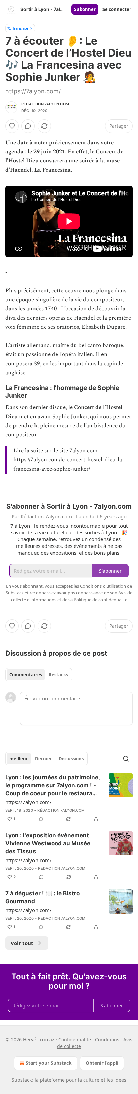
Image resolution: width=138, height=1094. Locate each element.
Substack (22, 1080)
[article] (69, 798)
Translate (20, 28)
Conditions (107, 1039)
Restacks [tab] (58, 675)
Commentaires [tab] (25, 675)
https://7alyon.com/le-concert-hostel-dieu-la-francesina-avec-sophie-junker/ (68, 464)
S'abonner (85, 9)
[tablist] (38, 674)
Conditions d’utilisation (103, 586)
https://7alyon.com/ (28, 802)
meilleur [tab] (18, 759)
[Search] (126, 758)
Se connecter (116, 9)
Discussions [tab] (71, 759)
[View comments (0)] (28, 126)
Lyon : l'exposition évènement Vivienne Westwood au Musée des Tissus (47, 843)
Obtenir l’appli (102, 1063)
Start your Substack (49, 1063)
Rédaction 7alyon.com (45, 104)
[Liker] (12, 126)
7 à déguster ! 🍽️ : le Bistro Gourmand (42, 897)
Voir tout (22, 943)
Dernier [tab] (43, 759)
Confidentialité (74, 1039)
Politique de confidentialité (100, 599)
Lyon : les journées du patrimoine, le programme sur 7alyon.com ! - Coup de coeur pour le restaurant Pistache (52, 785)
